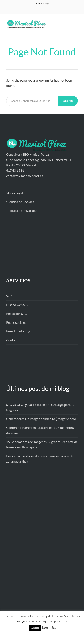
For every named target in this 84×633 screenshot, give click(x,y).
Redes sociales (16, 322)
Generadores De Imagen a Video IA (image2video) (41, 419)
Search (68, 100)
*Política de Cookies (20, 202)
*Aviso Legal (14, 193)
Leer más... (49, 627)
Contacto (12, 340)
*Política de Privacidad (22, 210)
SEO (9, 296)
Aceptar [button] (35, 627)
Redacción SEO (16, 313)
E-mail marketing (18, 331)
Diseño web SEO (17, 305)
